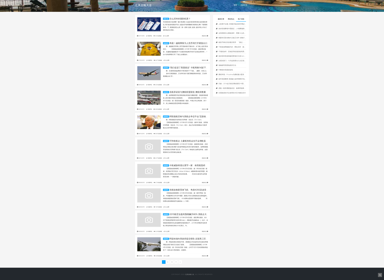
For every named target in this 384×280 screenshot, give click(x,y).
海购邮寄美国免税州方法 (227, 65)
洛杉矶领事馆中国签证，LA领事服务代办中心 (232, 29)
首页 (235, 5)
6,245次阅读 (158, 231)
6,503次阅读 (158, 84)
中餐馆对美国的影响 (225, 70)
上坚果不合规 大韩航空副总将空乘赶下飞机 (232, 24)
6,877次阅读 (158, 60)
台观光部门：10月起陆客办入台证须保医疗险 (232, 61)
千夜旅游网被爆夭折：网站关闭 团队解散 (232, 47)
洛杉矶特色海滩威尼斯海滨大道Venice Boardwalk (232, 56)
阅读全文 (204, 36)
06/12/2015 (141, 158)
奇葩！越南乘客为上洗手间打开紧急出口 (188, 43)
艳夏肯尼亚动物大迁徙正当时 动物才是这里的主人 (232, 38)
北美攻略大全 (143, 5)
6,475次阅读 (158, 158)
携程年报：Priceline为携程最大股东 (231, 74)
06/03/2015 (141, 256)
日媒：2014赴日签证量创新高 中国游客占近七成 (232, 84)
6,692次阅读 (158, 109)
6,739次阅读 (158, 182)
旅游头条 (166, 19)
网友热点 (231, 19)
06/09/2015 (141, 182)
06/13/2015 (141, 133)
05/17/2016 (141, 36)
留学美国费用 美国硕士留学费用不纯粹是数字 (232, 79)
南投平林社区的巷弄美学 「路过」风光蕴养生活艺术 (232, 42)
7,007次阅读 (158, 207)
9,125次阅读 (158, 36)
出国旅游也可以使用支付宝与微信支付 (232, 93)
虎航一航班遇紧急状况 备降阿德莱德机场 (232, 88)
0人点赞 (166, 36)
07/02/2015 (141, 60)
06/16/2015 (141, 84)
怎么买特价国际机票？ (180, 18)
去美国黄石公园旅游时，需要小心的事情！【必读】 (232, 33)
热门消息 (241, 19)
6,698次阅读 (158, 256)
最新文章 (221, 19)
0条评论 (149, 36)
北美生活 (243, 5)
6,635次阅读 (158, 133)
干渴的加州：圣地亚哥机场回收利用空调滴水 (232, 51)
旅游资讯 (166, 43)
